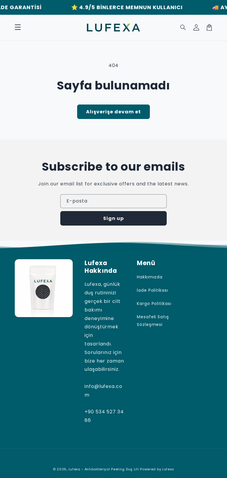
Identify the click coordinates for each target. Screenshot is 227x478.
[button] (17, 27)
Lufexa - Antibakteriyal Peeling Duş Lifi (104, 469)
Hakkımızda (150, 277)
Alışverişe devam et (113, 111)
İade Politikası (152, 290)
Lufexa (168, 469)
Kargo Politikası (154, 303)
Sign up (113, 218)
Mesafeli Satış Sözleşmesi (153, 320)
